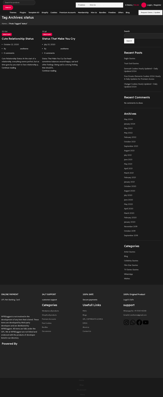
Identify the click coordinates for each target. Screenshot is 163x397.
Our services (46, 331)
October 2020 (130, 186)
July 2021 (127, 155)
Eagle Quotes (129, 58)
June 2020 (128, 200)
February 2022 (130, 137)
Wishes (127, 278)
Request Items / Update (150, 12)
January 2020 (129, 222)
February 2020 (130, 217)
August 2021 (129, 150)
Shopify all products (49, 315)
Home (4, 23)
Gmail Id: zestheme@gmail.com (135, 315)
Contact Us (87, 331)
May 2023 (128, 128)
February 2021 (130, 177)
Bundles (45, 327)
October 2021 (129, 141)
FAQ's (85, 311)
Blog (126, 256)
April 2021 (128, 168)
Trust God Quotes (131, 63)
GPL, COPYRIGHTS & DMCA (93, 319)
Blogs (85, 315)
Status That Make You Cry (58, 38)
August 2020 (129, 191)
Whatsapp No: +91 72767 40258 (134, 311)
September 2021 (131, 146)
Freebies (81, 5)
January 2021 (129, 182)
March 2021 (129, 173)
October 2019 (129, 231)
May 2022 (128, 133)
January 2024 (129, 124)
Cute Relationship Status (18, 38)
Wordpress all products (50, 311)
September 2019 (131, 235)
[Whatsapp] (133, 322)
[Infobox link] (20, 293)
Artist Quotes (129, 252)
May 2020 (128, 204)
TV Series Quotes (131, 269)
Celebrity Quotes (131, 260)
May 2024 (128, 119)
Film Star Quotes (131, 265)
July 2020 (128, 195)
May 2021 (128, 164)
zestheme (24, 49)
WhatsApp (7, 34)
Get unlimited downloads (110, 5)
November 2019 (130, 226)
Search (127, 31)
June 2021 (128, 159)
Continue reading (9, 68)
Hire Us (93, 5)
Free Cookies (47, 323)
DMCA (85, 323)
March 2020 (129, 213)
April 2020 (128, 208)
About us (86, 327)
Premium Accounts (49, 319)
